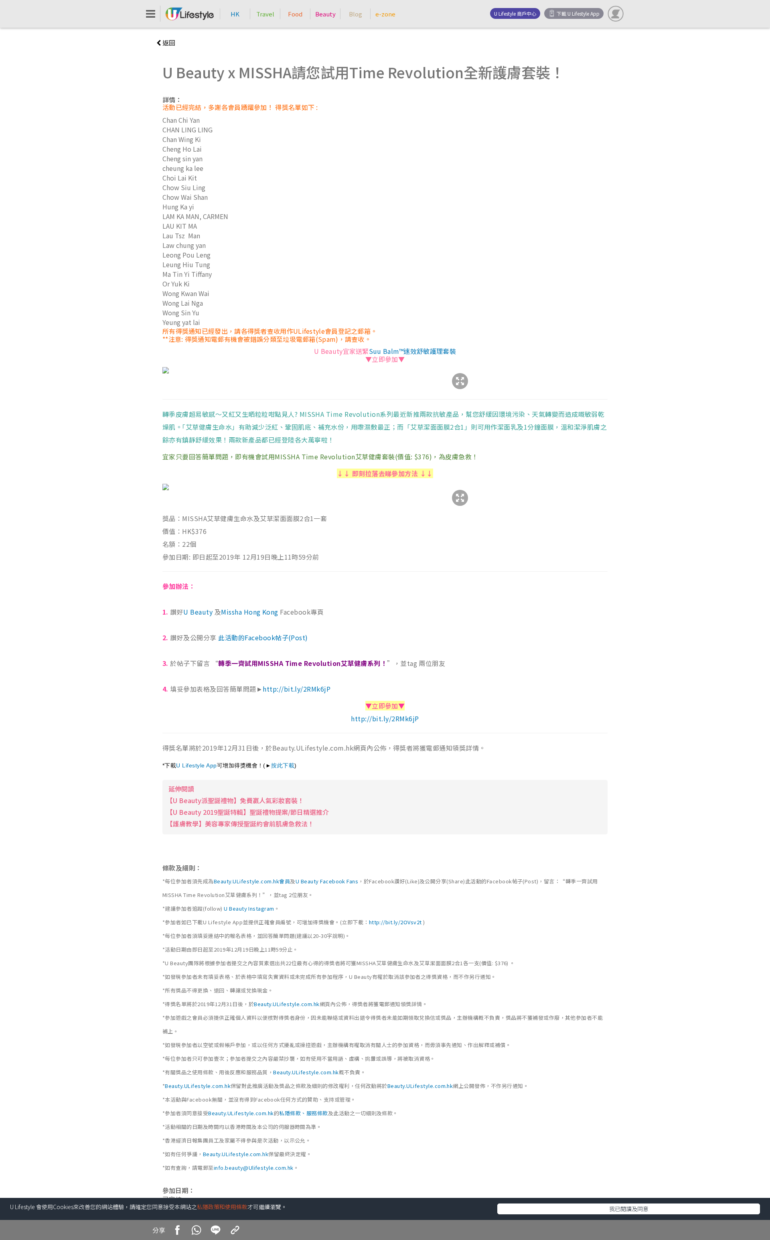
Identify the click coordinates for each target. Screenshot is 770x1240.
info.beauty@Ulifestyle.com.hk (254, 1167)
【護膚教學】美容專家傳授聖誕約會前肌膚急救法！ (240, 823)
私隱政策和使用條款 (222, 1207)
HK (235, 14)
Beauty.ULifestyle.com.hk (287, 1004)
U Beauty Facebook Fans (327, 881)
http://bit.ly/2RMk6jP (296, 689)
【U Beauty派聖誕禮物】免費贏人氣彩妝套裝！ (235, 800)
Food (295, 14)
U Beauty (198, 612)
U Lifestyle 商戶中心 (515, 13)
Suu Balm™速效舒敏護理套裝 (412, 351)
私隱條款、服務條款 (303, 1113)
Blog (355, 14)
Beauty (325, 14)
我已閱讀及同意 (628, 1209)
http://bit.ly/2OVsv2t (395, 922)
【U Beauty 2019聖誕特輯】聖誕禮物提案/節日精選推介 (247, 812)
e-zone (385, 14)
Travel (265, 14)
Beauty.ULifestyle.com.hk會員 (252, 881)
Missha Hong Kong (249, 612)
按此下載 (282, 765)
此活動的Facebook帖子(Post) (263, 637)
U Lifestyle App (196, 765)
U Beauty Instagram (249, 908)
